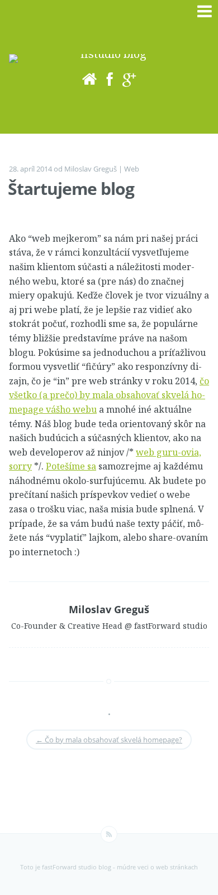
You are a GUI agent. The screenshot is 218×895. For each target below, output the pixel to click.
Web (131, 169)
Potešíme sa (71, 466)
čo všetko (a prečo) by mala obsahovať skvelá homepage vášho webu (109, 395)
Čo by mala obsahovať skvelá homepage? (109, 740)
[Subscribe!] (109, 834)
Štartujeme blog (71, 188)
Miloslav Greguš (90, 169)
